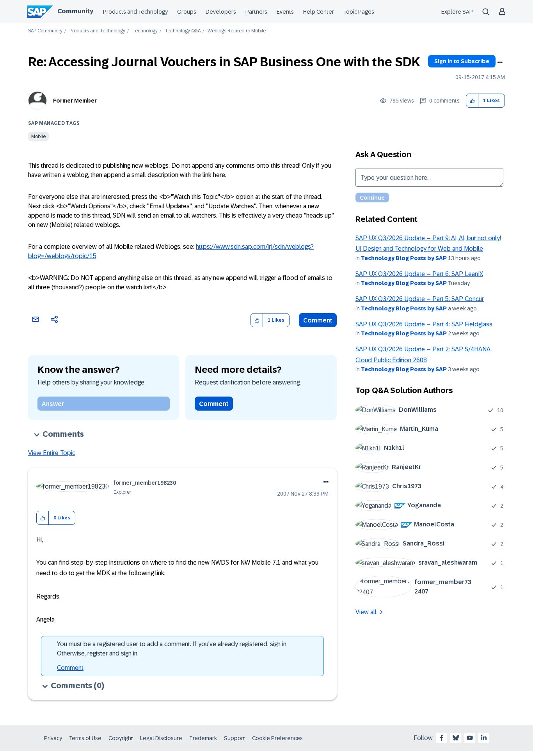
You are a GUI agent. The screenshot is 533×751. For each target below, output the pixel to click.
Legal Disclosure (161, 738)
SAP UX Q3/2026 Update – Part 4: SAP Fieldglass (423, 324)
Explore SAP (457, 12)
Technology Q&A (183, 31)
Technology (145, 31)
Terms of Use (85, 738)
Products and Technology (135, 12)
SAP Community (45, 31)
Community (75, 11)
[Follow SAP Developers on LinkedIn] (484, 738)
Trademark (203, 738)
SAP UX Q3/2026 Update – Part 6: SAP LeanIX (419, 274)
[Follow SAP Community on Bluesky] (456, 738)
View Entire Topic (51, 453)
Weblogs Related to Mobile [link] (237, 31)
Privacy (53, 738)
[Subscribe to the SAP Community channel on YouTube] (470, 738)
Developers (221, 12)
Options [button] (500, 62)
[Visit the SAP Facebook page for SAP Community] (442, 738)
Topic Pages (358, 12)
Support (234, 738)
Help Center (318, 12)
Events (285, 12)
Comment (317, 320)
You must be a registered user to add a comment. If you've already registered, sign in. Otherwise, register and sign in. (172, 649)
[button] (472, 101)
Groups (186, 12)
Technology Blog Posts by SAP (404, 258)
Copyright (120, 738)
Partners (256, 12)
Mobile (38, 136)
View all (366, 612)
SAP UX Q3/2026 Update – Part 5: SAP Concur (419, 299)
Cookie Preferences (277, 738)
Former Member (75, 100)
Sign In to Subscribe (461, 61)
